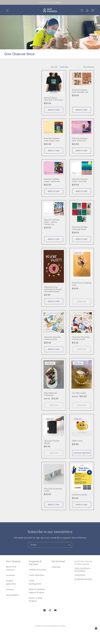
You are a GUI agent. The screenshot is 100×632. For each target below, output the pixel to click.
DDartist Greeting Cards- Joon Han (79, 180)
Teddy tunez (77, 441)
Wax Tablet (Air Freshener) (50, 394)
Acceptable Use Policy (83, 579)
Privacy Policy (80, 571)
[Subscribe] (69, 545)
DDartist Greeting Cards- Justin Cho (52, 180)
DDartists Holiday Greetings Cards (79, 228)
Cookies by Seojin (79, 495)
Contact (10, 589)
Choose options (82, 453)
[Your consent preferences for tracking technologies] (96, 628)
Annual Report (12, 595)
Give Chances (46, 626)
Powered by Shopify (58, 626)
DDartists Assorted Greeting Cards (52, 338)
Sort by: (54, 67)
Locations (10, 575)
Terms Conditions (82, 568)
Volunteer (56, 567)
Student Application (11, 582)
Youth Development (35, 582)
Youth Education (36, 575)
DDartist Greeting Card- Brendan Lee (80, 91)
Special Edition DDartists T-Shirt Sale (53, 99)
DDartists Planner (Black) (52, 442)
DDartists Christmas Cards (53, 490)
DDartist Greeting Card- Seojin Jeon (51, 139)
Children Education (37, 569)
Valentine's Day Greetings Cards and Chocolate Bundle (53, 289)
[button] (7, 10)
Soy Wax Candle (79, 393)
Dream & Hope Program (35, 599)
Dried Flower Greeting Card (81, 284)
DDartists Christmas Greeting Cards (81, 338)
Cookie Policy (80, 575)
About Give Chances (11, 568)
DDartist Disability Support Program (37, 591)
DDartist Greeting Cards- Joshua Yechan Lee (51, 222)
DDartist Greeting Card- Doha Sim (79, 139)
